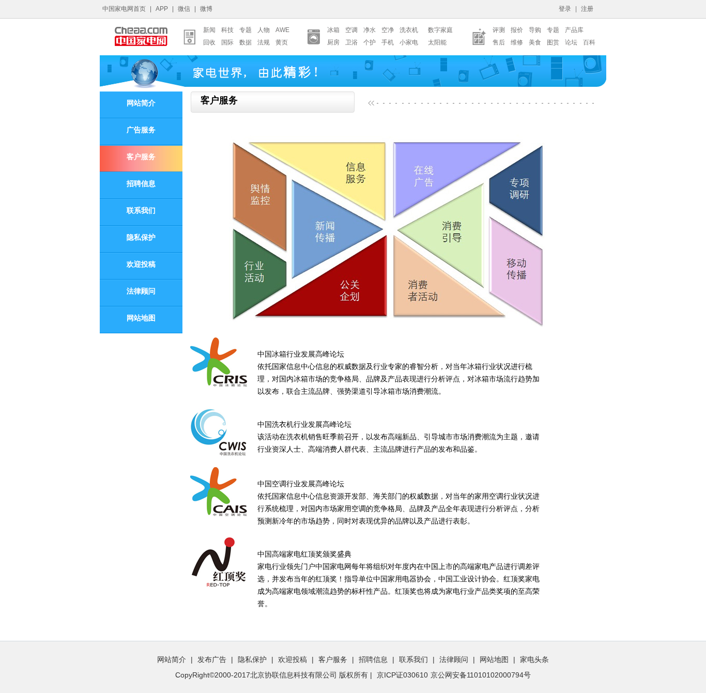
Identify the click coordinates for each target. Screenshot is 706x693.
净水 (369, 30)
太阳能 (437, 42)
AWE (282, 30)
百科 (589, 42)
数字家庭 (440, 30)
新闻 (209, 30)
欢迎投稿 (141, 264)
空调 (351, 30)
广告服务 (141, 130)
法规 (263, 42)
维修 (517, 42)
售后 (499, 42)
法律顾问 (141, 291)
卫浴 (351, 42)
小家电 (409, 42)
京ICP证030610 (402, 675)
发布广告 (211, 659)
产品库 (574, 30)
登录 (565, 8)
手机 (387, 42)
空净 (387, 30)
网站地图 (141, 318)
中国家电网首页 (124, 8)
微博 (206, 8)
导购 (535, 30)
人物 (263, 30)
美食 (535, 42)
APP (162, 8)
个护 (369, 42)
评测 (499, 30)
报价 (517, 30)
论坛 (571, 42)
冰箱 (333, 30)
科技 (227, 30)
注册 (587, 8)
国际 (227, 42)
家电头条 (534, 659)
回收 (209, 42)
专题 (245, 30)
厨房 (333, 42)
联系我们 (141, 210)
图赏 (553, 42)
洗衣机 (409, 30)
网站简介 (141, 103)
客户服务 (141, 157)
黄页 (281, 42)
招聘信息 (141, 184)
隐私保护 (141, 237)
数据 (245, 42)
